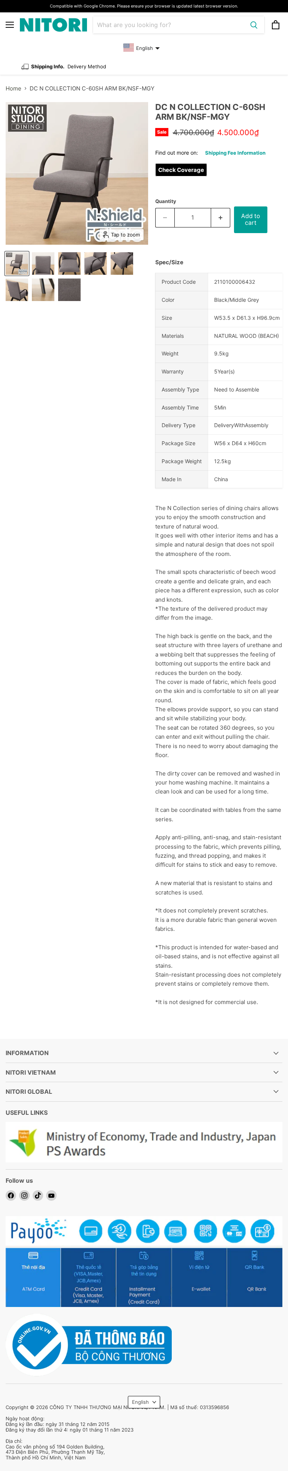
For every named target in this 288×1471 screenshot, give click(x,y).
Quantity (165, 201)
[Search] (254, 25)
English (140, 1402)
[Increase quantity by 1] (220, 217)
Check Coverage (181, 169)
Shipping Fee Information (235, 153)
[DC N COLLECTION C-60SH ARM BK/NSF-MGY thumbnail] (17, 263)
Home (13, 88)
